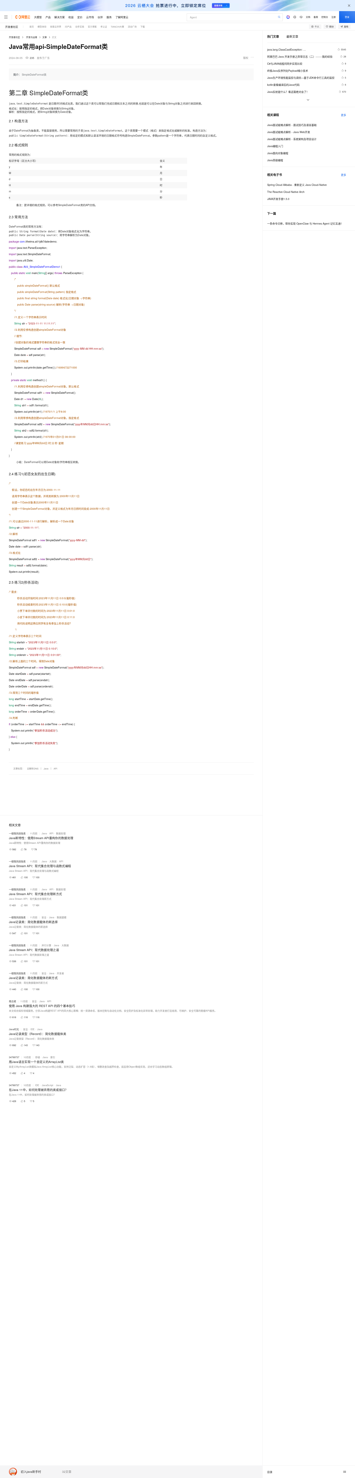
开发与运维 (31, 37)
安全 (44, 917)
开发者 (60, 973)
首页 (31, 26)
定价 (79, 17)
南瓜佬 (12, 1001)
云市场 (90, 17)
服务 (109, 17)
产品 (48, 17)
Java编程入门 (275, 146)
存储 (37, 1057)
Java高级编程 (275, 160)
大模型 (38, 17)
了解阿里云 (121, 17)
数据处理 (61, 833)
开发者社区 (11, 27)
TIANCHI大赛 (117, 26)
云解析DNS (32, 768)
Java (46, 768)
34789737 (14, 1057)
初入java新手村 (31, 1472)
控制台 (324, 17)
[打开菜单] (6, 17)
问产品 (68, 26)
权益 (71, 17)
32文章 (66, 1472)
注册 (333, 17)
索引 (52, 1057)
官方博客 (92, 26)
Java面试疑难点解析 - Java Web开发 (288, 132)
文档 (308, 17)
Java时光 (14, 1029)
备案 (316, 17)
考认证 (103, 26)
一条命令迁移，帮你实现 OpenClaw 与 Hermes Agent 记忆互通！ (305, 223)
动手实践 (79, 26)
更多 (343, 115)
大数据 (53, 861)
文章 (44, 37)
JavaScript (47, 1085)
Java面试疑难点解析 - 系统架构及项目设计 (292, 139)
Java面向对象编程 (277, 153)
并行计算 (46, 945)
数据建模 (61, 917)
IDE (33, 1029)
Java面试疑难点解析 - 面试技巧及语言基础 (292, 125)
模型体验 (42, 26)
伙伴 (100, 17)
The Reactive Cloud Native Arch (286, 192)
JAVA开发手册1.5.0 (278, 199)
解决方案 (59, 17)
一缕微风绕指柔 (17, 833)
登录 (347, 17)
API (55, 768)
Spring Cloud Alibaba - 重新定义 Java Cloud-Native (297, 185)
